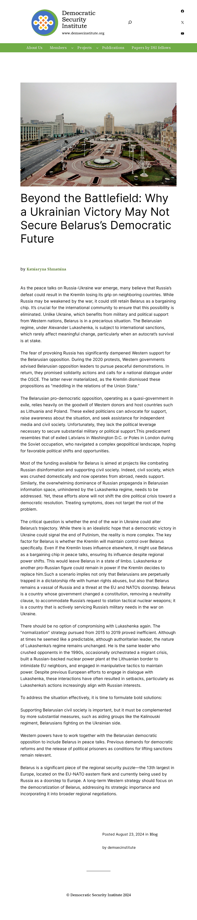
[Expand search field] (130, 22)
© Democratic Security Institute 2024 (98, 894)
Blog (154, 834)
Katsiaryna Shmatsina (46, 269)
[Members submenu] (72, 48)
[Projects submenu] (97, 48)
